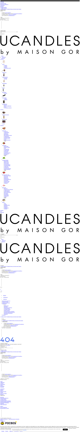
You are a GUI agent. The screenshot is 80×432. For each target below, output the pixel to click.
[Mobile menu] (1, 242)
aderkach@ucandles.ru (12, 14)
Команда (1, 389)
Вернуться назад (3, 345)
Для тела (1, 383)
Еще (5, 155)
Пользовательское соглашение (5, 400)
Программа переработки (4, 402)
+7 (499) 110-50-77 (3, 8)
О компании (2, 388)
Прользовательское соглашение (14, 419)
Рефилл (1, 385)
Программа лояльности (4, 398)
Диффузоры (2, 382)
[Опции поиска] (1, 32)
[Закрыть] (1, 291)
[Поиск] (1, 287)
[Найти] (3, 34)
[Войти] (0, 288)
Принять (65, 429)
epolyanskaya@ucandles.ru (17, 13)
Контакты (2, 394)
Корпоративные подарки (4, 408)
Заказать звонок (3, 267)
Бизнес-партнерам (3, 404)
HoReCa (1, 406)
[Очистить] (17, 31)
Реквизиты (2, 403)
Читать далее (63, 427)
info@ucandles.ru (8, 12)
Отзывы (1, 392)
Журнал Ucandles (3, 391)
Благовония (2, 386)
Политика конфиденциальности (5, 401)
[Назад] (5, 304)
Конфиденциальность (4, 419)
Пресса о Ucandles (3, 393)
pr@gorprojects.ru (11, 15)
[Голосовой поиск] (1, 34)
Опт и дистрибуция (3, 407)
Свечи (1, 381)
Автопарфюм (2, 384)
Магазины (2, 397)
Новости (1, 390)
